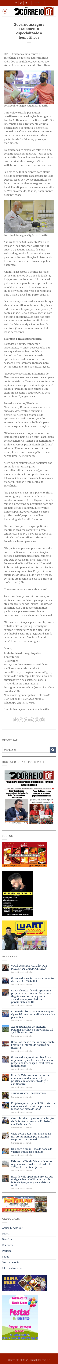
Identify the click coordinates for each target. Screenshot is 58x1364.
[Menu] (5, 11)
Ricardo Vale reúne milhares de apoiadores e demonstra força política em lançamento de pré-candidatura (30, 1079)
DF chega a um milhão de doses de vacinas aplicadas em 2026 (31, 1150)
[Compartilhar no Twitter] (26, 719)
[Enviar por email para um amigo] (31, 719)
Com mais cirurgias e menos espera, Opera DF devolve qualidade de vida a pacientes (33, 1014)
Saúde (5, 1256)
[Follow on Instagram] (21, 3)
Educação (8, 1245)
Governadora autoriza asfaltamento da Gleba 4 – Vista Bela (32, 980)
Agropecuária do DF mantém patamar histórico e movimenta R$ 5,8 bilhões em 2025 (32, 1029)
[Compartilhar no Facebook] (20, 719)
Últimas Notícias (12, 1268)
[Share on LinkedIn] (42, 719)
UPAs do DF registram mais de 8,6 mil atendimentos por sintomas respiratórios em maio (31, 1136)
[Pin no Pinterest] (37, 719)
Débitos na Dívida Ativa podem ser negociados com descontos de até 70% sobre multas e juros (31, 1164)
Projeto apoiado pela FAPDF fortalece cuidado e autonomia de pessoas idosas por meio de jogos (33, 1106)
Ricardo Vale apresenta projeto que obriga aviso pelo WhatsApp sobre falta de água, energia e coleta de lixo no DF (33, 1181)
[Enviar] (53, 750)
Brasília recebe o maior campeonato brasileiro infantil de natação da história (33, 1045)
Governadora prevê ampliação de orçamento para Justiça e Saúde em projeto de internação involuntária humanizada (32, 1061)
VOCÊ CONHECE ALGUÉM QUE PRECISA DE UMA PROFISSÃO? (29, 967)
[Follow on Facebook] (16, 3)
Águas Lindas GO (12, 1227)
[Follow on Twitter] (26, 3)
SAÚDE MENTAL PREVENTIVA (28, 1093)
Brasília (7, 1239)
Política (6, 1250)
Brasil (6, 1233)
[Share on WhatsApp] (15, 719)
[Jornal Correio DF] (32, 11)
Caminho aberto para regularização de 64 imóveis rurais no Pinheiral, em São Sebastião (32, 1121)
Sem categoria (10, 1262)
